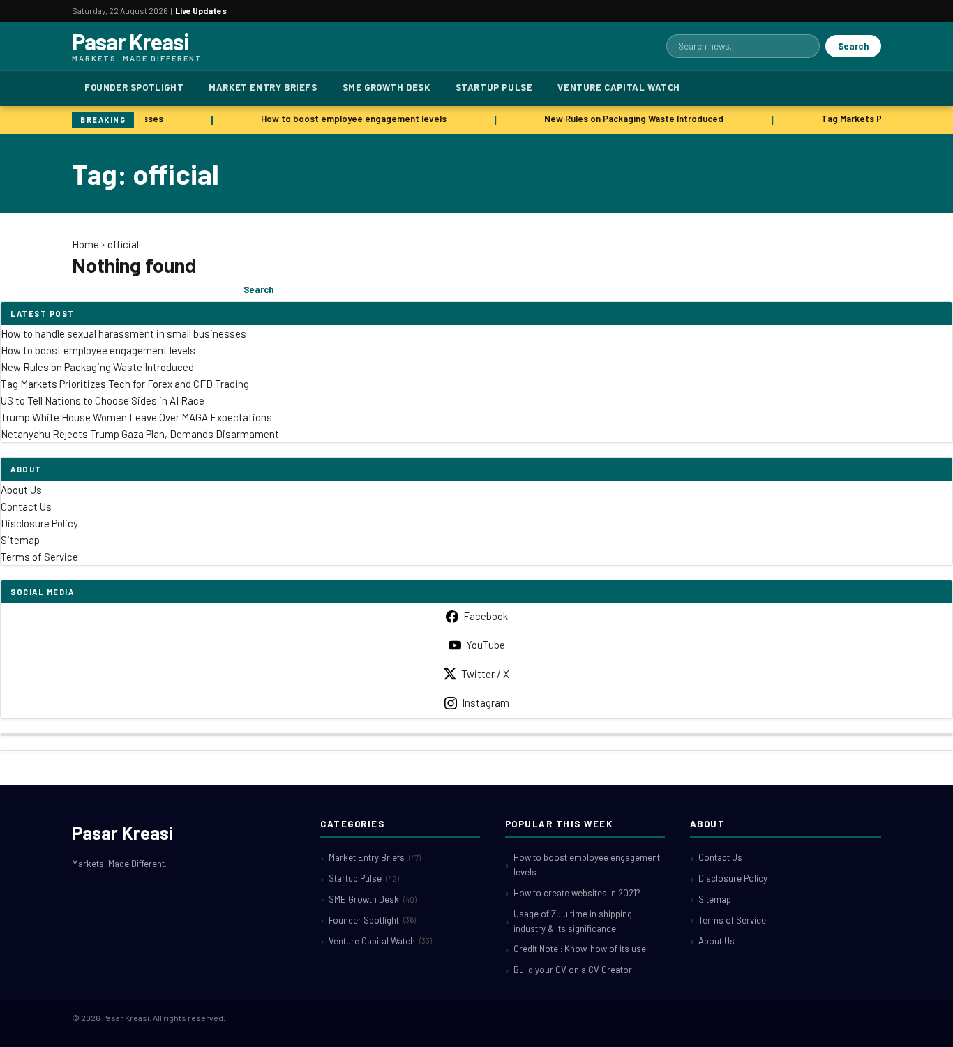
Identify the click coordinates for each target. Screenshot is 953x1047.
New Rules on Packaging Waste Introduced (631, 118)
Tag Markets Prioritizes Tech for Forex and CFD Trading (125, 383)
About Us (21, 489)
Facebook (485, 616)
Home (85, 244)
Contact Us (26, 506)
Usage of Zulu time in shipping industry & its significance (572, 921)
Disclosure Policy (39, 523)
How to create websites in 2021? (576, 892)
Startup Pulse (494, 87)
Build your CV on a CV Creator (572, 969)
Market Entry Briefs (263, 87)
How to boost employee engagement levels (351, 118)
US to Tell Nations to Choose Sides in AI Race (102, 400)
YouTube (485, 644)
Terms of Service (39, 556)
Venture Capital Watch (618, 87)
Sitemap (20, 540)
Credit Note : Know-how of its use (579, 948)
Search (853, 46)
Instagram (485, 702)
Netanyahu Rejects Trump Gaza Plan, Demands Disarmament (140, 434)
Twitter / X (485, 674)
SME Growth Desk (386, 87)
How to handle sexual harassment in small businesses (123, 333)
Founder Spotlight (133, 87)
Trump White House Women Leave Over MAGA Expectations (136, 417)
